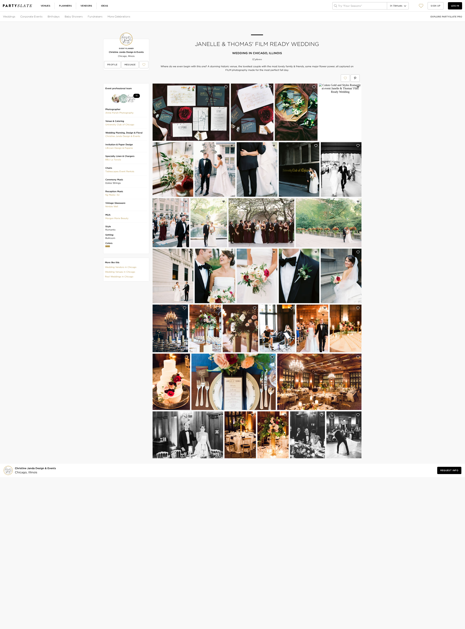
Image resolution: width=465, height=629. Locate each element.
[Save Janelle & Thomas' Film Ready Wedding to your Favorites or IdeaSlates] (345, 78)
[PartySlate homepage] (17, 5)
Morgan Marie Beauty (116, 218)
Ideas (104, 5)
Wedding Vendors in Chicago (120, 267)
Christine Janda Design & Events (126, 52)
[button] (421, 5)
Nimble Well (111, 206)
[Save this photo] (226, 87)
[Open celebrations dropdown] (130, 16)
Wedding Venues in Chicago (120, 271)
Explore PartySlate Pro (446, 16)
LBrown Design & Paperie (119, 148)
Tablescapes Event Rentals (119, 171)
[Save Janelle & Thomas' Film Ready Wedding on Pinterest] (355, 78)
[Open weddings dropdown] (15, 16)
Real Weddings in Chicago (119, 276)
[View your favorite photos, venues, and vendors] (421, 6)
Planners (65, 5)
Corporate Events (31, 16)
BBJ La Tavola (113, 159)
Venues (45, 5)
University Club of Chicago (119, 124)
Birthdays (54, 16)
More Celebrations (119, 16)
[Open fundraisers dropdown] (102, 16)
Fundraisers (95, 16)
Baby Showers (74, 16)
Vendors (86, 5)
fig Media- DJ (112, 194)
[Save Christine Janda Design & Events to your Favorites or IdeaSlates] (143, 64)
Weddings (9, 16)
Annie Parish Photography (119, 112)
